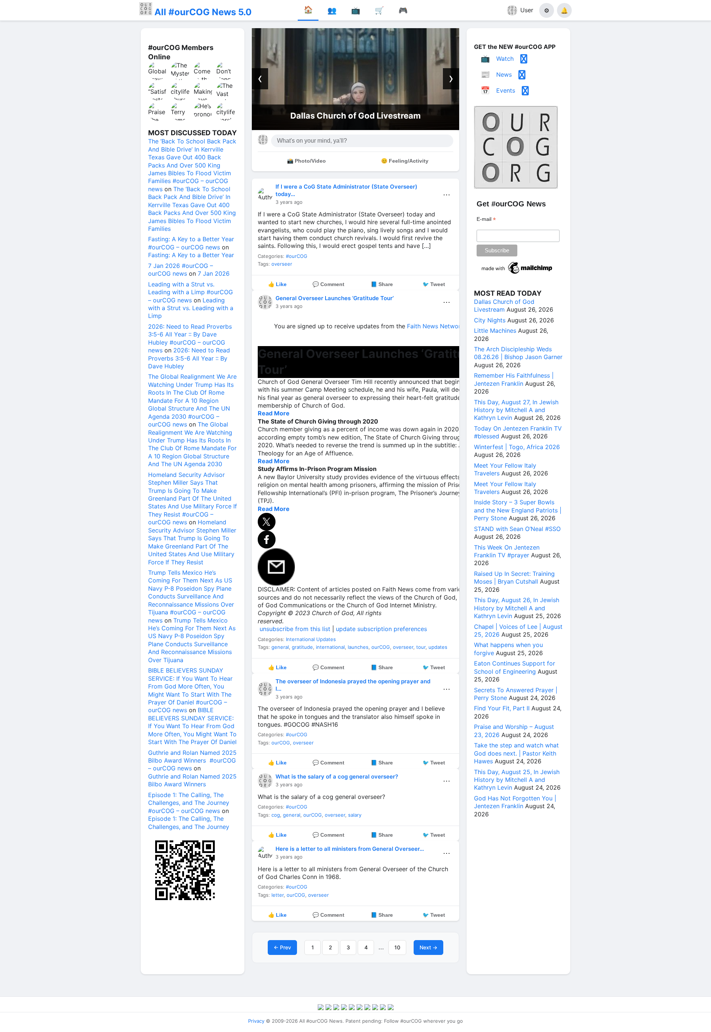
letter (277, 895)
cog (275, 815)
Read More (274, 413)
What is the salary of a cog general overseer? (337, 776)
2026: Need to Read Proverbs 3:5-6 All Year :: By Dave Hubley (189, 358)
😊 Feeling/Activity (404, 161)
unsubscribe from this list (295, 629)
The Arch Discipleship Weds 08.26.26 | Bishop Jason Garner (518, 353)
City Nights (489, 320)
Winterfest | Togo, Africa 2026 (517, 447)
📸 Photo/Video (306, 161)
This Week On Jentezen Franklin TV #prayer (507, 551)
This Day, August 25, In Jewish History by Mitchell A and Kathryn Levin (517, 780)
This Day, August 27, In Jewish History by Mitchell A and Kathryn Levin (516, 410)
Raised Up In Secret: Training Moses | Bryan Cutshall (514, 577)
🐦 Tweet (434, 284)
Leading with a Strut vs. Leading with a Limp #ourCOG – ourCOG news (190, 292)
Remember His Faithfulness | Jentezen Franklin (514, 379)
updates (437, 647)
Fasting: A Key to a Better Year (191, 255)
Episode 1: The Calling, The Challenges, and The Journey (188, 822)
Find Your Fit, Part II (502, 708)
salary (354, 815)
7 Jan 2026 (214, 273)
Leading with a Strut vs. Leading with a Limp (190, 308)
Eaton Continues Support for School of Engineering (514, 667)
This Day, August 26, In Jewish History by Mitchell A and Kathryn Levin (516, 608)
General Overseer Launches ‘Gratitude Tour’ (335, 298)
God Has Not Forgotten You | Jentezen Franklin (515, 802)
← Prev (282, 947)
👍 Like (277, 284)
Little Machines (495, 330)
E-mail (486, 219)
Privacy (256, 1021)
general (280, 647)
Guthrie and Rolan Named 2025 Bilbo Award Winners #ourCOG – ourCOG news (192, 760)
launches (358, 647)
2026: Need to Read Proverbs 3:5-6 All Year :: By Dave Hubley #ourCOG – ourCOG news (190, 338)
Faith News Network (435, 326)
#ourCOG (296, 256)
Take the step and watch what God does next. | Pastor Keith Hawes (516, 753)
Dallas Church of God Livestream (355, 115)
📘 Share (382, 284)
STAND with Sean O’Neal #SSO (517, 528)
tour (420, 647)
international (330, 647)
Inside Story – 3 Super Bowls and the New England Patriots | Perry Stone (517, 510)
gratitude (302, 647)
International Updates (311, 639)
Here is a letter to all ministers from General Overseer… (350, 848)
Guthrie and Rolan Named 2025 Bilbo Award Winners (192, 780)
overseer (281, 264)
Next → (428, 947)
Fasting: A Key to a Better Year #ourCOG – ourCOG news (191, 242)
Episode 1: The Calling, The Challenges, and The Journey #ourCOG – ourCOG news (188, 802)
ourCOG (380, 647)
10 (397, 947)
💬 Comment (328, 284)
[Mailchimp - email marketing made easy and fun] (517, 274)
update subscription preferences (381, 629)
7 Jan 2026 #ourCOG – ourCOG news (180, 269)
